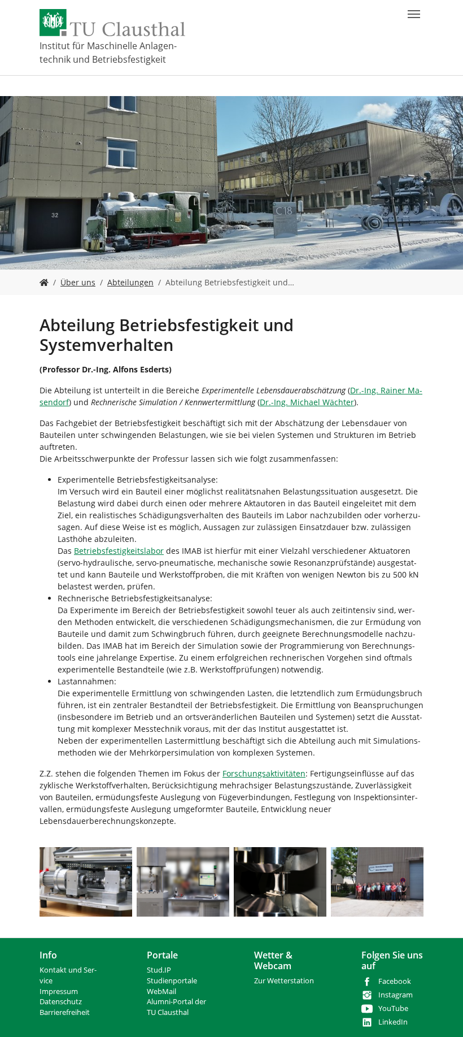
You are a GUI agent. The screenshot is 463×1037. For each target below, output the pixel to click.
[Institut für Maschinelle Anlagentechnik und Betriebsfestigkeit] (44, 282)
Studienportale (172, 981)
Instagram (395, 995)
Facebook (394, 981)
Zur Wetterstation (284, 981)
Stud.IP (159, 970)
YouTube (393, 1008)
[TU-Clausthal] (112, 22)
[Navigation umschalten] (413, 14)
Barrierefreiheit (65, 1012)
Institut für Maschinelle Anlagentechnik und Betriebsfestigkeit (108, 53)
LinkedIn (393, 1022)
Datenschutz (61, 1001)
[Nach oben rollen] (440, 1014)
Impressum (59, 991)
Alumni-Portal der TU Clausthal (176, 1007)
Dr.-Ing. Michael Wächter (307, 402)
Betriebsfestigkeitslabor (119, 550)
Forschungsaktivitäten (263, 773)
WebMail (161, 991)
